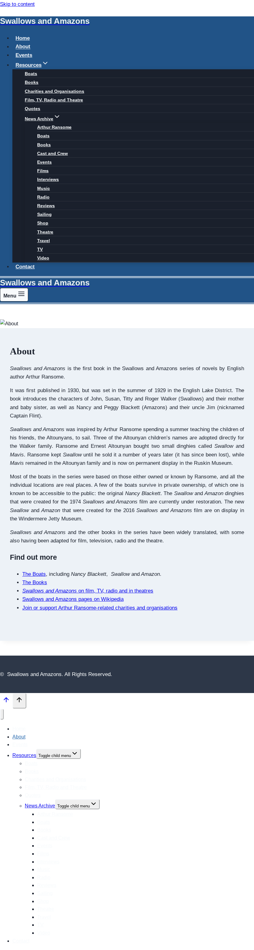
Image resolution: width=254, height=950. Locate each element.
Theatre (45, 231)
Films (43, 170)
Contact (25, 267)
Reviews (46, 205)
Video (43, 257)
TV (40, 249)
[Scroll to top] (6, 701)
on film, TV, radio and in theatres (87, 591)
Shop (42, 222)
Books (31, 82)
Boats (31, 73)
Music (43, 188)
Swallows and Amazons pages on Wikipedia (73, 599)
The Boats (34, 574)
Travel (43, 240)
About (22, 47)
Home (22, 38)
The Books (34, 582)
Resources (24, 755)
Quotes (32, 108)
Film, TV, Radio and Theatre (54, 99)
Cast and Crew (52, 153)
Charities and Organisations (54, 91)
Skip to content (17, 4)
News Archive (40, 805)
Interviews (48, 179)
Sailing (44, 214)
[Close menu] (2, 714)
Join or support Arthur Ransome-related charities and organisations (99, 608)
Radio (43, 197)
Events (23, 55)
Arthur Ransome (54, 127)
